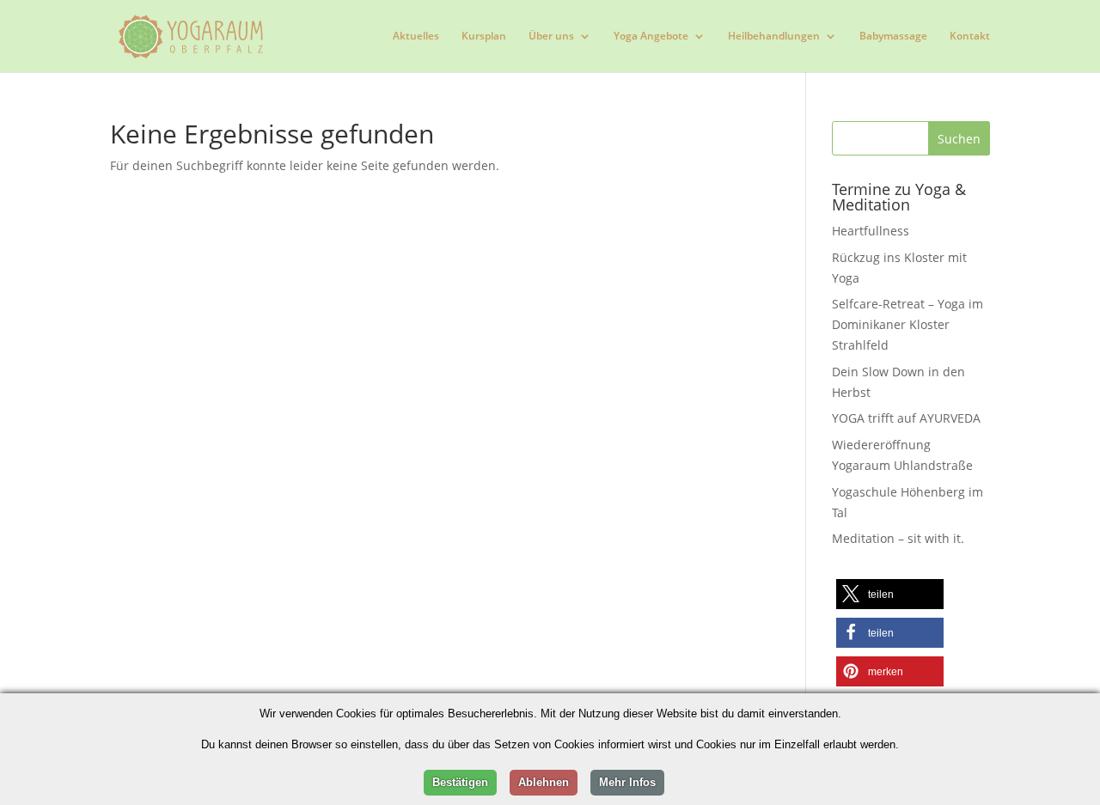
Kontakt (970, 36)
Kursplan (483, 36)
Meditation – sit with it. (898, 538)
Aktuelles (416, 36)
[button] (890, 594)
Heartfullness (870, 231)
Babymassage (893, 36)
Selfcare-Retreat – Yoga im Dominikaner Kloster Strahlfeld (907, 324)
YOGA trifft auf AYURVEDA (906, 418)
